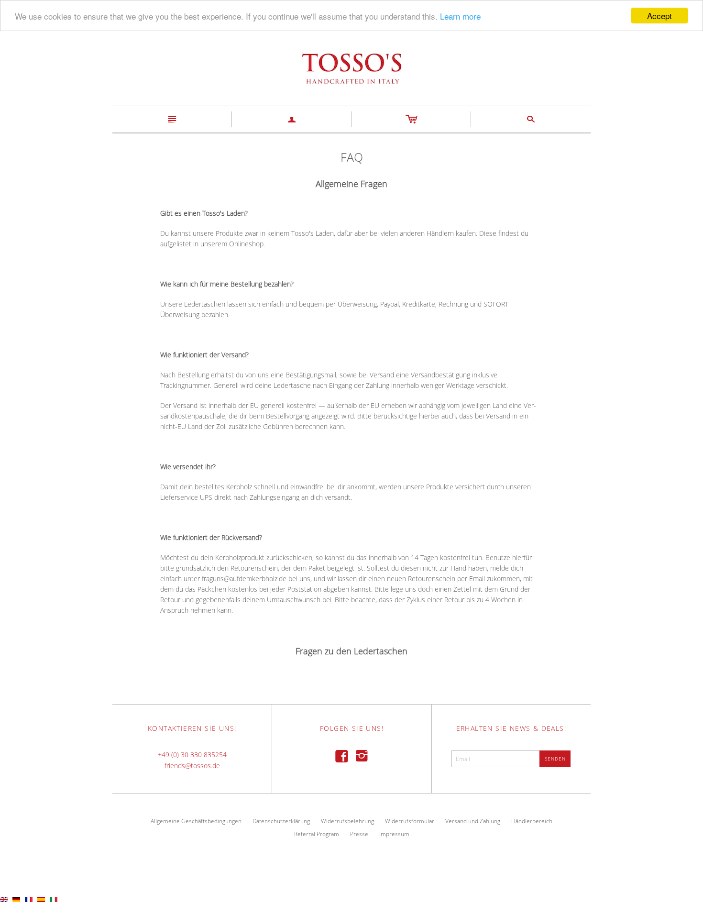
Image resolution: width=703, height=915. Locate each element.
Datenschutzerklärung (281, 821)
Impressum (394, 834)
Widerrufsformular (409, 821)
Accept (659, 16)
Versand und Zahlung (472, 821)
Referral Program (316, 834)
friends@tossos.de (192, 765)
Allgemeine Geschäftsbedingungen (196, 821)
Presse (359, 834)
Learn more (460, 16)
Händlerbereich (531, 821)
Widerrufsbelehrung (347, 821)
